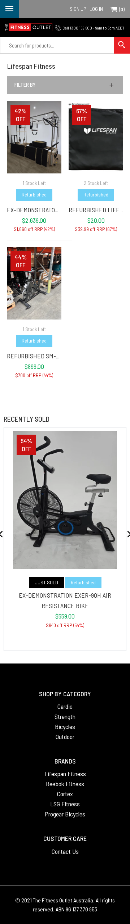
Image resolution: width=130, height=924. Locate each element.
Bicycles (65, 726)
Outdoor (65, 736)
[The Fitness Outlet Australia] (28, 27)
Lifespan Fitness (65, 774)
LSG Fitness (65, 804)
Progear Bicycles (65, 814)
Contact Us (65, 851)
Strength (65, 716)
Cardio (65, 706)
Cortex (65, 794)
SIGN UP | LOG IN (86, 9)
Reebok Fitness (65, 784)
